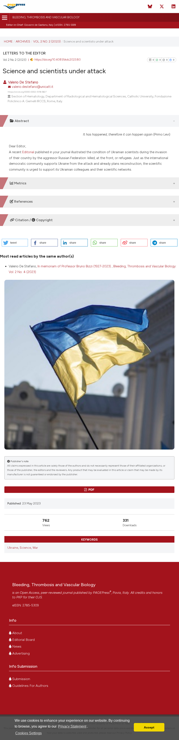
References (23, 201)
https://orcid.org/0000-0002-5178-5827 (27, 91)
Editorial (28, 152)
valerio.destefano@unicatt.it (32, 87)
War (35, 548)
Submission (20, 679)
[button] (15, 242)
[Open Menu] (4, 17)
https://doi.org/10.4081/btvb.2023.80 (57, 59)
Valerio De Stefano (22, 82)
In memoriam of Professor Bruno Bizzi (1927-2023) (75, 266)
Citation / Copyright (33, 220)
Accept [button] (149, 727)
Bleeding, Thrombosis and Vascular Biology (45, 17)
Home (8, 41)
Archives (23, 41)
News (16, 646)
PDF (91, 489)
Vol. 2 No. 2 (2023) (47, 41)
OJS (39, 597)
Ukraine (12, 548)
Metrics (19, 183)
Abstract (21, 121)
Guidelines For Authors (29, 686)
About (16, 633)
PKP (19, 597)
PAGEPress (101, 593)
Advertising (20, 653)
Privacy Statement (72, 726)
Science (25, 548)
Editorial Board (23, 640)
